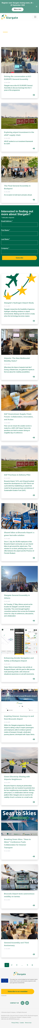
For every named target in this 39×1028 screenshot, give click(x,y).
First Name (5, 230)
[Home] (9, 17)
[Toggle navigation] (35, 17)
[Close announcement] (36, 6)
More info (17, 9)
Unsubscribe (4, 995)
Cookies (22, 1022)
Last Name (5, 239)
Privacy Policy (15, 1022)
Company (5, 248)
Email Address (6, 221)
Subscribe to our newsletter (18, 991)
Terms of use (28, 1022)
